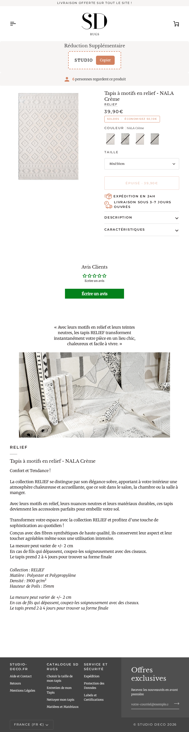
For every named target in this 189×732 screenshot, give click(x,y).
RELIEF (111, 104)
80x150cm (117, 164)
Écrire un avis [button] (95, 293)
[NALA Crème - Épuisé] (141, 140)
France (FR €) (29, 724)
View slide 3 (19, 185)
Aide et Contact (21, 676)
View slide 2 (13, 185)
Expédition (91, 676)
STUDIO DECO (152, 724)
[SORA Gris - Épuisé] (126, 140)
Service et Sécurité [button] (96, 667)
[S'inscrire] (175, 704)
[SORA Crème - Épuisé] (111, 140)
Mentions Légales (22, 690)
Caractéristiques (124, 229)
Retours (15, 683)
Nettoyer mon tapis (60, 699)
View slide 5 (30, 185)
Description (118, 217)
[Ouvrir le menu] (17, 23)
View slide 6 (36, 185)
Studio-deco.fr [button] (19, 667)
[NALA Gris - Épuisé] (155, 140)
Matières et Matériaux (63, 707)
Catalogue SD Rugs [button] (63, 667)
